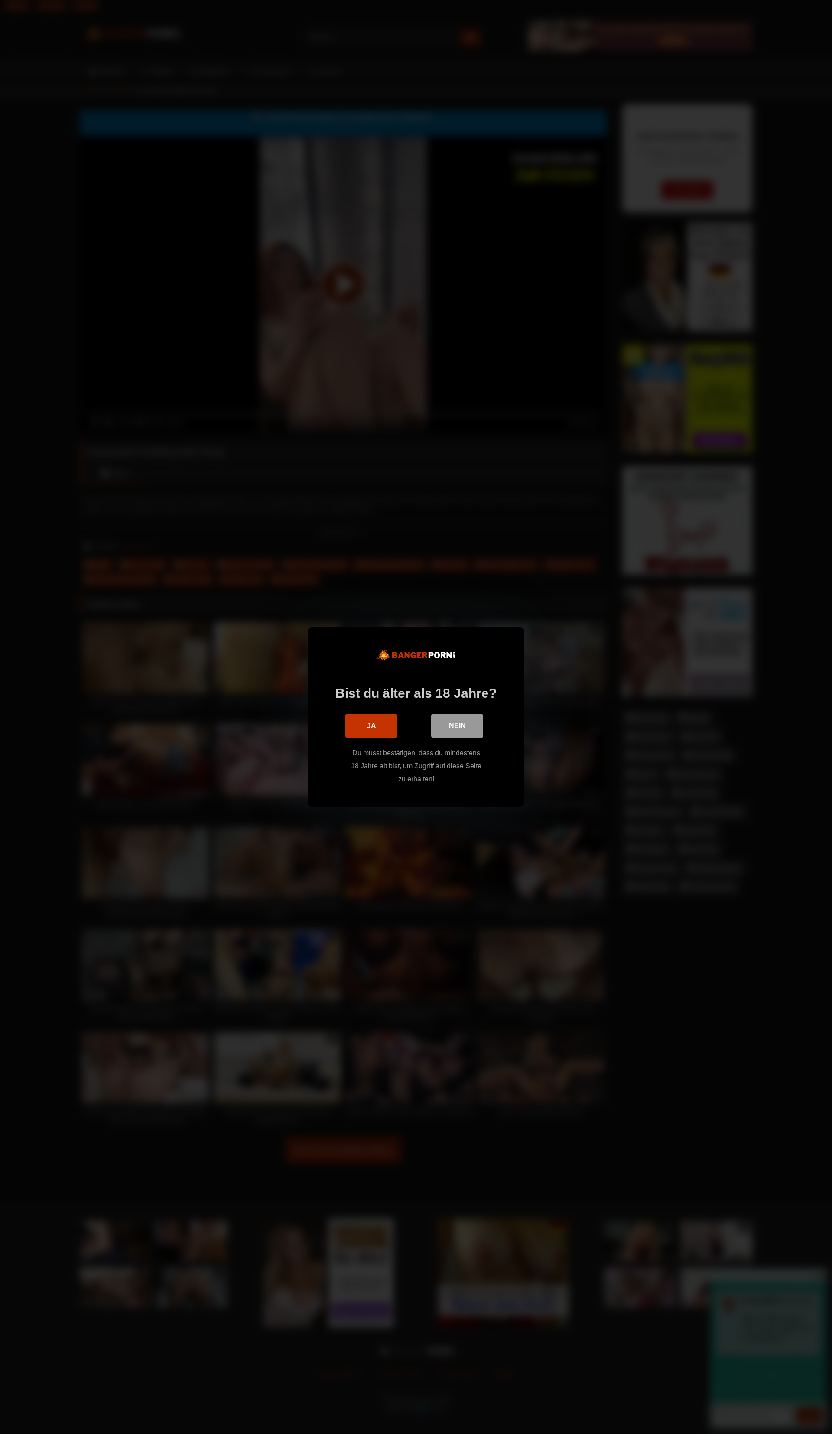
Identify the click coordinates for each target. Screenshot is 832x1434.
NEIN (457, 725)
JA (371, 725)
